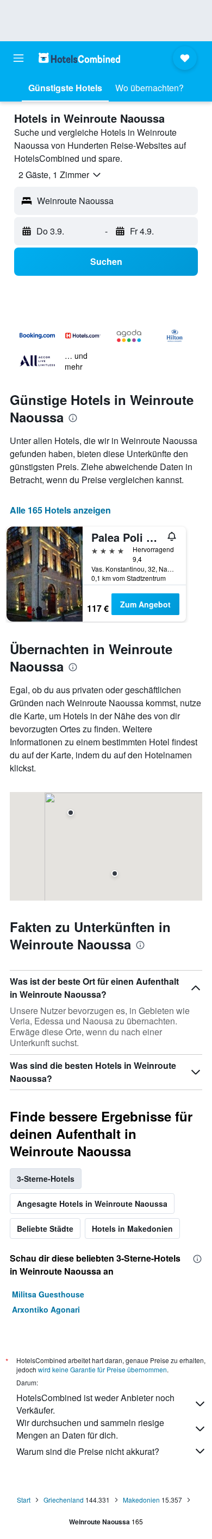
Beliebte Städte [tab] (45, 1228)
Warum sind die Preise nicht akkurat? (87, 1451)
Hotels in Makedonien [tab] (132, 1228)
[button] (18, 58)
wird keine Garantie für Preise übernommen (102, 1369)
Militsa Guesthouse (48, 1294)
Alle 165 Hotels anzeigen (60, 510)
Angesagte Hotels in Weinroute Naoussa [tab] (92, 1203)
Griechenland (63, 1499)
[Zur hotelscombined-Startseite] (79, 58)
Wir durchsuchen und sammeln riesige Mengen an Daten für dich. (90, 1428)
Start (23, 1499)
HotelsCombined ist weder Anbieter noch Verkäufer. (95, 1403)
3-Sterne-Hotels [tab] (45, 1178)
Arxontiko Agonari (46, 1309)
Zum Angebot (145, 604)
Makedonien (141, 1499)
